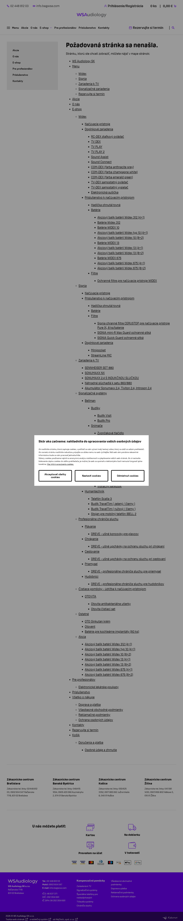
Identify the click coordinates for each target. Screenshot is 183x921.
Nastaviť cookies (91, 475)
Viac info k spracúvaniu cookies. (60, 464)
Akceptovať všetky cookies (55, 476)
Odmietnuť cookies (127, 475)
